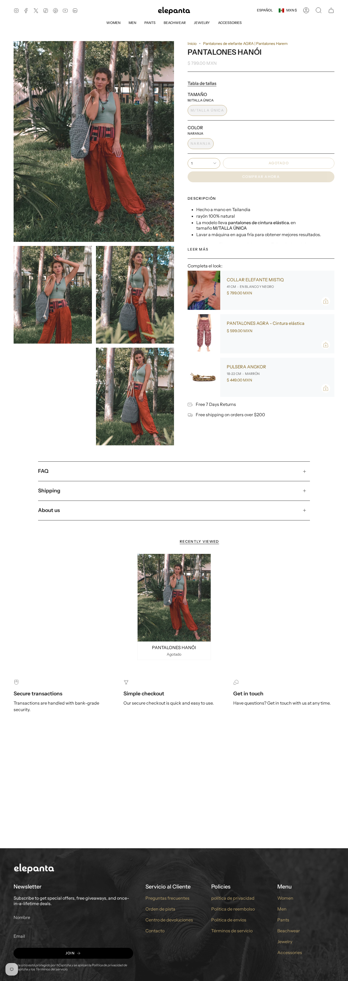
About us (49, 510)
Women (285, 898)
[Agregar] (325, 301)
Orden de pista (160, 909)
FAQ (43, 471)
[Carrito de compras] (331, 10)
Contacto (154, 930)
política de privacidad (232, 898)
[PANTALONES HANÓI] (174, 598)
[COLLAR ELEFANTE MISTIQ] (204, 290)
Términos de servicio (232, 930)
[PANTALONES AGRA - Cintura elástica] (204, 333)
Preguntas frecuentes (167, 898)
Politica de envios (228, 920)
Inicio (192, 43)
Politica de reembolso (233, 909)
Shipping (49, 491)
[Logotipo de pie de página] (34, 868)
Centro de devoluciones (169, 920)
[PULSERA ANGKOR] (204, 377)
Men (282, 909)
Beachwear (288, 930)
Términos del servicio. (52, 969)
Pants (283, 920)
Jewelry (284, 941)
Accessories (289, 952)
